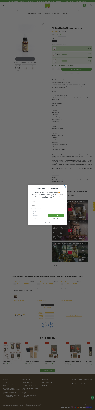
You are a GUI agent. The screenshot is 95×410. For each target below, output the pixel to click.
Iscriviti (56, 216)
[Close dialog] (65, 186)
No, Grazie (47, 222)
